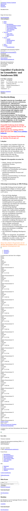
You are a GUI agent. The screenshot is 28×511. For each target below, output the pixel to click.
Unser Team (9, 33)
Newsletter (9, 43)
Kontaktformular (10, 47)
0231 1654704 (4, 58)
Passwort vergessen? (5, 487)
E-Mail (2, 482)
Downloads (9, 41)
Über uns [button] (6, 32)
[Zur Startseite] (8, 2)
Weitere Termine (4, 421)
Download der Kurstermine (7, 425)
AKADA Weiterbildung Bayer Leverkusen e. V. (14, 244)
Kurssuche (9, 31)
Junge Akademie (10, 29)
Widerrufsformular (5, 475)
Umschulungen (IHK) (12, 28)
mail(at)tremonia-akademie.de (11, 449)
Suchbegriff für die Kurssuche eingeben (10, 49)
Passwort (3, 484)
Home (5, 21)
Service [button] (5, 37)
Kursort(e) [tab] (6, 250)
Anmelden (3, 485)
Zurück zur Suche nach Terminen (8, 424)
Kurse (5, 52)
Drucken (3, 93)
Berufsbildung (10, 24)
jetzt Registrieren (5, 493)
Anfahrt (8, 39)
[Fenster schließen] (1, 494)
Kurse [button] (5, 23)
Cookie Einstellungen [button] (6, 472)
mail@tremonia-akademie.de (7, 59)
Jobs (8, 36)
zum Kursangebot (5, 17)
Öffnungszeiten (10, 35)
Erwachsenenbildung (14, 25)
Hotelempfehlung (11, 40)
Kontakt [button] (5, 45)
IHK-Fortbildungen (11, 27)
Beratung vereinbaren (6, 91)
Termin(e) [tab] (6, 253)
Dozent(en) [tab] (6, 251)
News (5, 44)
